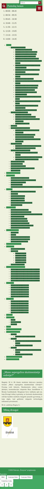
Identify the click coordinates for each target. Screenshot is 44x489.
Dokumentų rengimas (14, 357)
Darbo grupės (24, 123)
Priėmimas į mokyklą (17, 196)
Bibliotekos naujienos (17, 249)
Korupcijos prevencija (27, 90)
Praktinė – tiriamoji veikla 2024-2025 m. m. (25, 271)
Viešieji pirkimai (16, 144)
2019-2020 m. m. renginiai (19, 310)
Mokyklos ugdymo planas (28, 52)
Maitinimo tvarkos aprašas (19, 241)
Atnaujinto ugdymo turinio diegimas (22, 168)
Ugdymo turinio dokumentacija (21, 212)
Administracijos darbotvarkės (20, 128)
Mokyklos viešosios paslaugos (20, 150)
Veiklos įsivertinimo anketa (19, 210)
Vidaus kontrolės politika (28, 110)
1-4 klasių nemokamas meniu (20, 237)
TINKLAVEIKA (12, 359)
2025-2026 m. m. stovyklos (19, 285)
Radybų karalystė (16, 205)
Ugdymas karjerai (16, 185)
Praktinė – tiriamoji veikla (15, 267)
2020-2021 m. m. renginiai (19, 308)
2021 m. (23, 258)
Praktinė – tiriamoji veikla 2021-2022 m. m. (25, 278)
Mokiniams (10, 175)
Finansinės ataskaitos (17, 161)
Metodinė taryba (25, 114)
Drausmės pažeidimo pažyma (20, 228)
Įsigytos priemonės (13, 332)
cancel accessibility (7, 488)
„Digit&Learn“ (15, 322)
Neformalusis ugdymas (18, 182)
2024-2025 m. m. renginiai (19, 301)
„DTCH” (13, 324)
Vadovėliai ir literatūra (27, 336)
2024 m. (13, 348)
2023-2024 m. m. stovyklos (19, 290)
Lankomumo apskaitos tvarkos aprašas (23, 191)
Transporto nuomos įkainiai (29, 159)
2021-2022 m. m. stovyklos (19, 294)
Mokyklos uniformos (17, 198)
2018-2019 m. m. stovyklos (19, 296)
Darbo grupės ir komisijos (19, 112)
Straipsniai (14, 251)
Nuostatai (23, 94)
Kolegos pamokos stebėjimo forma (22, 225)
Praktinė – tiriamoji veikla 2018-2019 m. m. (25, 280)
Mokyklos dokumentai (18, 47)
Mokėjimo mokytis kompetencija (21, 203)
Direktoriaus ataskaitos (18, 166)
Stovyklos (9, 283)
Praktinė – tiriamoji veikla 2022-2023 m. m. (25, 276)
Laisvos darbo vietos (13, 329)
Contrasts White (26, 477)
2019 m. (23, 262)
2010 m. (23, 260)
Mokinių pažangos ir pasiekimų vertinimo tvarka (26, 187)
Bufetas (13, 235)
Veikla (8, 45)
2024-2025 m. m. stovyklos (19, 287)
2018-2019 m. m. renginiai (19, 312)
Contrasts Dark (13, 477)
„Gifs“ (13, 320)
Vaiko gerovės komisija (27, 117)
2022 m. (23, 255)
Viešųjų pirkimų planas (27, 148)
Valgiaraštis (14, 232)
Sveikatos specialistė (13, 244)
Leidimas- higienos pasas (28, 92)
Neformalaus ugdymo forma (20, 223)
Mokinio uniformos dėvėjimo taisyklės (23, 180)
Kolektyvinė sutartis (26, 79)
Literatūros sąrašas (26, 345)
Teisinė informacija (13, 173)
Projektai (13, 126)
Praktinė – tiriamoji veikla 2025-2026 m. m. (25, 269)
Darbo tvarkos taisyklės (27, 56)
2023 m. (23, 253)
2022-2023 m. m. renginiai (19, 303)
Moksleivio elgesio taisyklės (20, 178)
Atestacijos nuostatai (17, 216)
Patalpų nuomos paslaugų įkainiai (31, 157)
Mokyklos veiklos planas (28, 54)
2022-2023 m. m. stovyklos (19, 292)
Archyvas (9, 299)
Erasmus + (10, 317)
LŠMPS (9, 315)
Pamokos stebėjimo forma (19, 221)
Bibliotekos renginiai (17, 264)
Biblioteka (10, 246)
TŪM (8, 327)
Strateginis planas (25, 50)
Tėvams (9, 189)
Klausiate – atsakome (17, 200)
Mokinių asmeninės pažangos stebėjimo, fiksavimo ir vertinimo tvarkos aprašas (28, 61)
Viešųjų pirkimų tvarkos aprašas (30, 146)
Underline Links (6, 481)
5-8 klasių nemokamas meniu (20, 239)
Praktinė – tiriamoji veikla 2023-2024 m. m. (25, 274)
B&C (3, 477)
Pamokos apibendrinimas (19, 219)
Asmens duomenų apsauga (28, 88)
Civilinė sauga (15, 170)
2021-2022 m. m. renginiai (19, 306)
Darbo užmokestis (16, 164)
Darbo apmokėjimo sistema (29, 85)
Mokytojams (10, 207)
